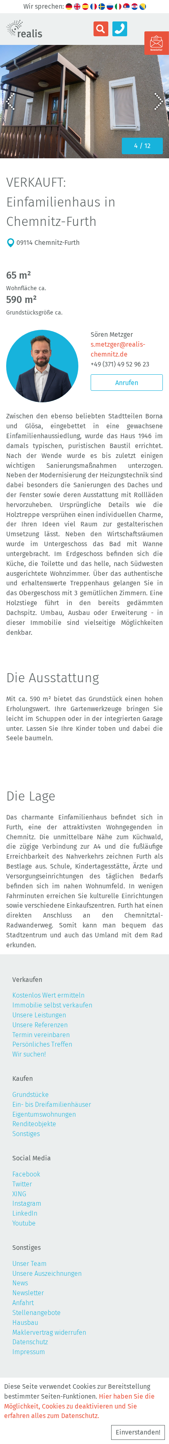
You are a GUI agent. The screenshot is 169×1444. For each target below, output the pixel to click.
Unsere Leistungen (39, 1015)
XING (19, 1194)
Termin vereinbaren (41, 1035)
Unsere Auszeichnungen (47, 1273)
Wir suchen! (29, 1054)
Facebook (26, 1174)
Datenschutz (30, 1342)
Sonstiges (26, 1134)
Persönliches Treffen (42, 1044)
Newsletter (28, 1293)
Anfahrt (23, 1303)
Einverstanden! (138, 1432)
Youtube (24, 1223)
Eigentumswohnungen (44, 1114)
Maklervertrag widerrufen (49, 1332)
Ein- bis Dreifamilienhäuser (51, 1104)
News (20, 1283)
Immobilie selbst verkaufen (52, 1005)
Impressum (28, 1352)
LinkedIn (24, 1213)
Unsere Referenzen (40, 1025)
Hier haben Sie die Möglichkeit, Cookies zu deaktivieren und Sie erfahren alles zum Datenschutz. (79, 1406)
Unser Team (29, 1264)
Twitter (22, 1184)
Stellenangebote (36, 1313)
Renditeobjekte (34, 1124)
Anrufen (126, 383)
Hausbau (25, 1323)
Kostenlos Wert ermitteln (48, 995)
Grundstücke (30, 1095)
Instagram (26, 1203)
